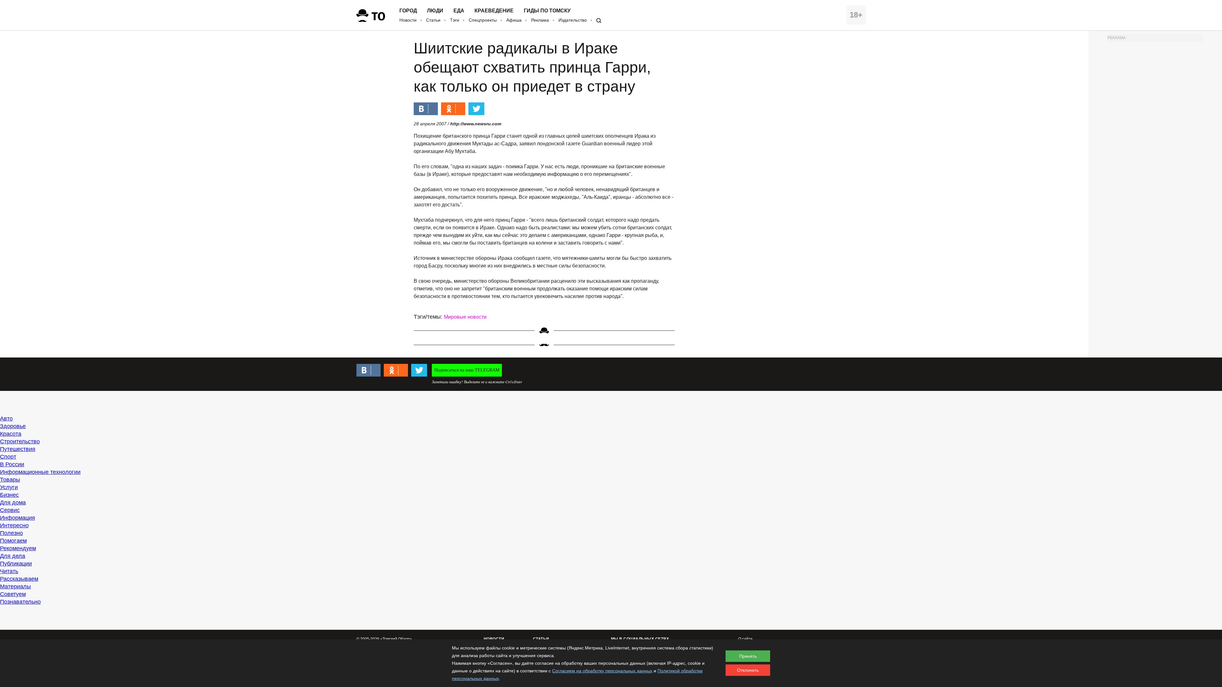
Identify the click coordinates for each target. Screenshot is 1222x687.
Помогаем (13, 541)
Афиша (514, 20)
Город (408, 10)
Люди (435, 10)
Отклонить (748, 670)
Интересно (14, 525)
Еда (458, 10)
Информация (17, 518)
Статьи (433, 20)
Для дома (13, 502)
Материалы (15, 586)
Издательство (572, 20)
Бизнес (9, 495)
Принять (748, 656)
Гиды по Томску (547, 10)
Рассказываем (19, 579)
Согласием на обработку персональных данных (602, 670)
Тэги (454, 20)
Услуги (9, 487)
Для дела (12, 556)
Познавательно (20, 602)
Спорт (8, 457)
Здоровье (13, 426)
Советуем (13, 594)
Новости (408, 20)
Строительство (20, 441)
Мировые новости (465, 317)
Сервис (10, 510)
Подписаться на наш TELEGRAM (466, 370)
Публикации (16, 563)
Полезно (11, 533)
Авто (6, 418)
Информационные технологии (40, 472)
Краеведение (494, 10)
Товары (10, 479)
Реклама (540, 20)
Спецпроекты (483, 20)
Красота (10, 434)
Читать (9, 571)
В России (12, 464)
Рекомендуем (18, 548)
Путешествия (17, 449)
